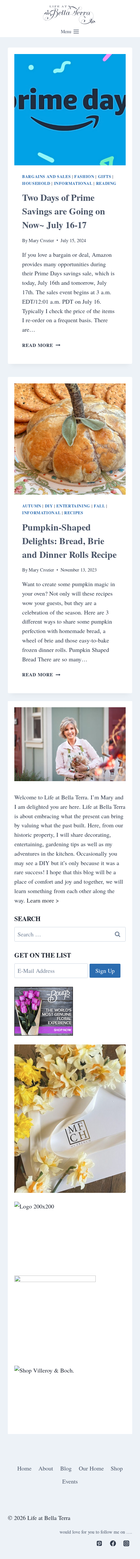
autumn (31, 506)
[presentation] (70, 109)
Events (70, 1481)
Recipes (73, 513)
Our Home (91, 1468)
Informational (73, 183)
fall (99, 506)
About (45, 1468)
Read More (41, 345)
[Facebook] (113, 1543)
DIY (49, 506)
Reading (106, 183)
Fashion (84, 176)
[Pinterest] (99, 1543)
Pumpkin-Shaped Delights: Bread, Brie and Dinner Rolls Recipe (69, 540)
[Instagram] (126, 1543)
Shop (117, 1468)
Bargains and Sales (46, 176)
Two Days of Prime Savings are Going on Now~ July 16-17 (63, 211)
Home (24, 1468)
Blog (66, 1468)
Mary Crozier (41, 240)
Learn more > (43, 900)
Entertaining (73, 506)
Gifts (104, 176)
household (36, 183)
